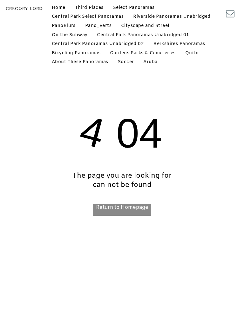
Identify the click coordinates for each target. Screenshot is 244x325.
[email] (230, 14)
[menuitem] (58, 7)
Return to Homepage (122, 207)
